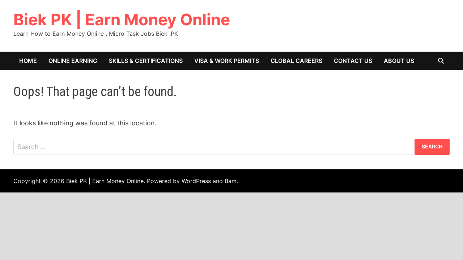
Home (28, 60)
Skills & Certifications (146, 60)
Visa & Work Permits (226, 60)
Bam (231, 181)
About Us (399, 60)
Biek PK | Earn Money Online (121, 19)
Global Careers (296, 60)
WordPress (196, 181)
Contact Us (353, 60)
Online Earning (72, 60)
